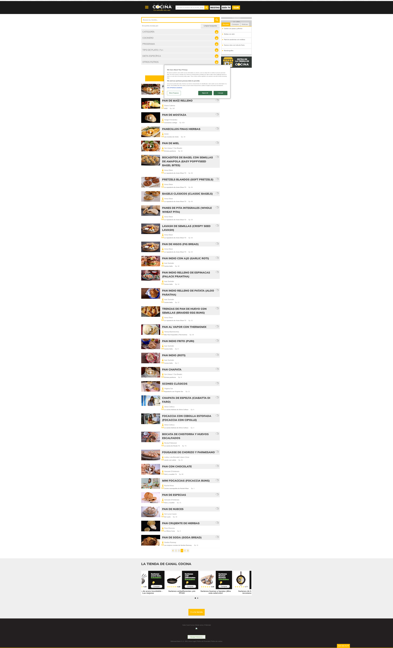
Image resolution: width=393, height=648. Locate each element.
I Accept (220, 93)
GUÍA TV (226, 7)
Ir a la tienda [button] (196, 612)
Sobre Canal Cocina (188, 625)
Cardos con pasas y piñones (233, 28)
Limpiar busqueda (210, 26)
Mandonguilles (228, 50)
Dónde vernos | (200, 625)
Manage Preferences (196, 637)
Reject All (205, 93)
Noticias (245, 24)
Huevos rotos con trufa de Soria (234, 45)
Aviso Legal (192, 641)
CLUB (236, 7)
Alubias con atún (229, 34)
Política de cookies (216, 641)
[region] (197, 82)
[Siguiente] (188, 550)
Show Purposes (174, 93)
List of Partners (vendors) (174, 87)
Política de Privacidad (203, 641)
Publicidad (208, 625)
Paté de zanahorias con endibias (234, 39)
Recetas (226, 24)
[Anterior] (173, 550)
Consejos (235, 24)
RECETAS (215, 7)
